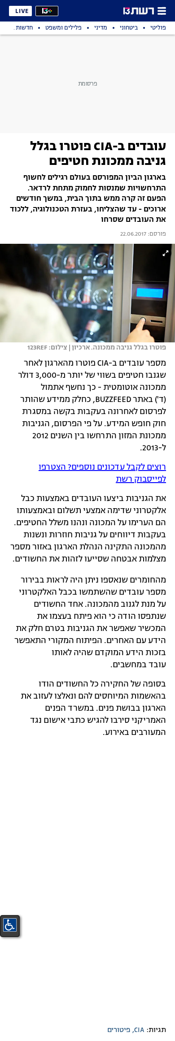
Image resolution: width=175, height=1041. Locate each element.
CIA (139, 1030)
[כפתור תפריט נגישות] (10, 925)
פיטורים (119, 1030)
